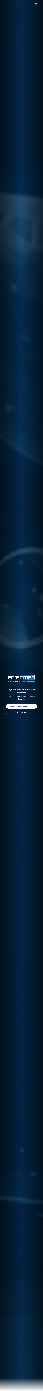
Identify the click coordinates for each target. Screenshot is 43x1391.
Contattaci (21, 712)
